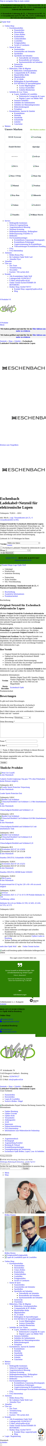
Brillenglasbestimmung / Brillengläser (23, 231)
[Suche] (0, 297)
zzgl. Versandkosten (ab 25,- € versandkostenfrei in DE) (16, 519)
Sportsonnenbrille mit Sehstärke (30, 62)
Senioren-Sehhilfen (21, 101)
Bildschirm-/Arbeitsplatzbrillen (25, 71)
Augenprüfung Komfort (14, 1143)
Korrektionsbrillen (16, 28)
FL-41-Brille (19, 79)
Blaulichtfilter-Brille (21, 75)
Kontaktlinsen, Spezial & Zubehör (22, 111)
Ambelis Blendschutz (27, 90)
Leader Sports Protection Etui (11, 793)
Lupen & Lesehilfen (12, 1099)
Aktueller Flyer (15, 259)
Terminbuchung (15, 268)
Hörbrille (17, 115)
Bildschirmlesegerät (21, 107)
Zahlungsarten (10, 1120)
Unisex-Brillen (19, 34)
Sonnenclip (18, 64)
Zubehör (17, 122)
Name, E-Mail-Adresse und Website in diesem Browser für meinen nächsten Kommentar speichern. (22, 751)
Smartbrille (18, 118)
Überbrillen (18, 66)
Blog (16, 291)
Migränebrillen (19, 77)
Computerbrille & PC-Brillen (25, 73)
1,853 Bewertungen (20, 995)
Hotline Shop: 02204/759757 (20, 287)
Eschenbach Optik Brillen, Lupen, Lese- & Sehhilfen (24, 1151)
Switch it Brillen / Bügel (14, 1101)
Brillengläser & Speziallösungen (26, 81)
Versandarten (9, 1118)
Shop (11, 341)
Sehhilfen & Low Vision (18, 92)
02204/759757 (7, 1019)
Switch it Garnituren (21, 45)
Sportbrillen (18, 54)
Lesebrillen (18, 41)
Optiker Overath (11, 1113)
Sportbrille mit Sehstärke (23, 56)
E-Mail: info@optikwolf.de (19, 280)
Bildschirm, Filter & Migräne (20, 69)
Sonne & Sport (15, 47)
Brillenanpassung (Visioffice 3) (21, 234)
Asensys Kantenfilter (26, 88)
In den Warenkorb (7, 553)
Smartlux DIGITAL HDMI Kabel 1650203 (16, 872)
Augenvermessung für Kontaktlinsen (28, 244)
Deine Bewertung (7, 717)
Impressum (9, 1124)
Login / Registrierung (13, 1436)
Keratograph (9, 1141)
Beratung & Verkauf (12, 1145)
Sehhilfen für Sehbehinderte (24, 103)
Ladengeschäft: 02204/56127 (20, 278)
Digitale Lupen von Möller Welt (31, 98)
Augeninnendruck (11, 1139)
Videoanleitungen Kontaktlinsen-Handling (30, 246)
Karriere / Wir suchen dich (19, 272)
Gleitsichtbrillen (20, 39)
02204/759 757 (11, 558)
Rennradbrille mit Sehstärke (29, 60)
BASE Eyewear (14, 137)
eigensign (36, 147)
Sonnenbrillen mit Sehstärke (24, 51)
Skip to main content (21, 1)
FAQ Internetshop (16, 251)
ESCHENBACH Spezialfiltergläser (27, 83)
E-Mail (3, 746)
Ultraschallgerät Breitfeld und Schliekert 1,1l (16, 810)
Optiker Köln (10, 1116)
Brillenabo (13, 236)
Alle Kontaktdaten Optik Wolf (20, 276)
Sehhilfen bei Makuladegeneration (27, 105)
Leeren (9, 545)
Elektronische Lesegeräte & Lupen (32, 96)
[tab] (10, 592)
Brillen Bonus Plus (16, 255)
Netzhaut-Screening (16, 229)
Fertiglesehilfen (20, 43)
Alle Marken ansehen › (38, 130)
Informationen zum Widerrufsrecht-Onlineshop (22, 1131)
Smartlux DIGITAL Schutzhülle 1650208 (15, 858)
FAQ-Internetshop (11, 1128)
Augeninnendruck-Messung (19, 227)
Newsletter (13, 270)
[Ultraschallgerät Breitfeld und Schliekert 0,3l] (23, 836)
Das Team (13, 266)
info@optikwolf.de (9, 1032)
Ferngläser (18, 109)
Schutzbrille (18, 120)
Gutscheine (18, 124)
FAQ (11, 248)
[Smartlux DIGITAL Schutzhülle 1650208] (12, 849)
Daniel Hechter (15, 147)
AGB (7, 1122)
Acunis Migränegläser (27, 86)
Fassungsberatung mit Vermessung (17, 1149)
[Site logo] (5, 22)
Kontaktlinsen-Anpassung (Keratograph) (29, 240)
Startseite (3, 341)
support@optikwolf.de (23, 560)
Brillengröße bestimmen (18, 223)
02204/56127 (7, 1030)
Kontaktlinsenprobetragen (14, 1147)
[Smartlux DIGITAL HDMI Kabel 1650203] (12, 864)
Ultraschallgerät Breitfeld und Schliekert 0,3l (16, 843)
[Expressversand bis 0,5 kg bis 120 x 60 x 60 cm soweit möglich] (5, 878)
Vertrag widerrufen (6, 1155)
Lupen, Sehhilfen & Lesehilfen (25, 94)
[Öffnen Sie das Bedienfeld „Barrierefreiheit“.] (1, 1445)
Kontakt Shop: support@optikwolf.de (28, 289)
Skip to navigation (7, 1)
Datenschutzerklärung (13, 1126)
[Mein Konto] (0, 295)
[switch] (41, 1438)
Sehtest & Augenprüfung (18, 225)
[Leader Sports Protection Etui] (15, 787)
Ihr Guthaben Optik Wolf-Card (20, 257)
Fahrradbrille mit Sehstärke (29, 58)
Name (3, 741)
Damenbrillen (19, 30)
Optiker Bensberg (11, 1111)
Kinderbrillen (19, 37)
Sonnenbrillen (19, 49)
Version (3, 544)
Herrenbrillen (19, 32)
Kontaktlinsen (19, 113)
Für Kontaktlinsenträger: (18, 238)
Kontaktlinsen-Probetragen (24, 242)
